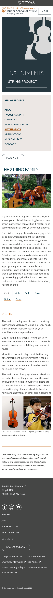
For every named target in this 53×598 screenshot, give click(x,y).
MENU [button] (45, 11)
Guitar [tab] (7, 299)
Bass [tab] (37, 293)
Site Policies (33, 562)
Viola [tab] (17, 293)
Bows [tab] (18, 299)
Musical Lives (22, 139)
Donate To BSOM (15, 547)
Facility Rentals (10, 532)
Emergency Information (12, 562)
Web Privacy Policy (36, 567)
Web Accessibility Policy (12, 567)
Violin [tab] (7, 293)
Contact (26, 144)
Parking (6, 514)
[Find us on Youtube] (18, 507)
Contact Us (8, 538)
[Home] (19, 10)
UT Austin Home (35, 556)
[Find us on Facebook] (4, 507)
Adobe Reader (8, 572)
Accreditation (10, 526)
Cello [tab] (27, 293)
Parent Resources (26, 124)
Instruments (26, 129)
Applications (26, 134)
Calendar (26, 119)
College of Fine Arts (11, 556)
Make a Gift (13, 157)
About (25, 109)
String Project (14, 100)
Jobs (4, 520)
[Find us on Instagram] (11, 507)
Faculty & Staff (26, 114)
